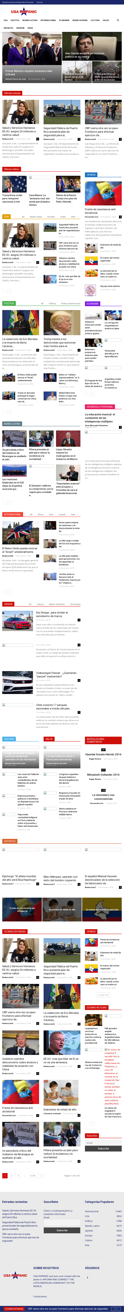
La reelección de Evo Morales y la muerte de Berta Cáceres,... (20, 342)
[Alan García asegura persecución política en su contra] (92, 48)
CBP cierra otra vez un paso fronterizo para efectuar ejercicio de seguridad (20, 1237)
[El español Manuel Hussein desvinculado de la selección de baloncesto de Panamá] (103, 860)
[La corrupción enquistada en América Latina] (113, 315)
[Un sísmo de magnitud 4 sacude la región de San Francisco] (113, 1076)
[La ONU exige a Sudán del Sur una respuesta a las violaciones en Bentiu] (50, 543)
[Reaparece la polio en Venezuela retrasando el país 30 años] (50, 796)
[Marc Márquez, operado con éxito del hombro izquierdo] (62, 860)
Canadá (62, 514)
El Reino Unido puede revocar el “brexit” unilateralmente (27, 378)
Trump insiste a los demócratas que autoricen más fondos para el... (60, 342)
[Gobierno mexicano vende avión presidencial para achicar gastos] (93, 314)
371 (103, 770)
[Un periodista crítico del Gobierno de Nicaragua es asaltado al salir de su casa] (14, 438)
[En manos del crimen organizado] (91, 260)
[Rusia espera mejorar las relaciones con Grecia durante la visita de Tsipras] (50, 525)
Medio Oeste (36, 217)
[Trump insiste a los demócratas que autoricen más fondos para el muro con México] (62, 322)
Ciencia (39, 2)
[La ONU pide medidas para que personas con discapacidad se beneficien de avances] (50, 558)
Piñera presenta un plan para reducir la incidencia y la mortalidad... (61, 1154)
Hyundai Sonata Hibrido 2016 (103, 754)
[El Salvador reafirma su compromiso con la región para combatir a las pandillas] (41, 473)
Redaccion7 (7, 884)
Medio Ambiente (57, 604)
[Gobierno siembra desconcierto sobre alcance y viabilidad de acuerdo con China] (50, 261)
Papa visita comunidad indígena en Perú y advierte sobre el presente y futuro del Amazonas (28, 820)
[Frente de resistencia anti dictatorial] (103, 193)
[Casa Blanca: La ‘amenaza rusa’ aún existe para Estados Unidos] (41, 184)
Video (30, 28)
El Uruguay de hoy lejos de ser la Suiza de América (93, 383)
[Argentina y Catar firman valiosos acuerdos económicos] (113, 371)
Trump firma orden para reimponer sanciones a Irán (12, 198)
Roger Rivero (95, 759)
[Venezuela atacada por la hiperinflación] (113, 343)
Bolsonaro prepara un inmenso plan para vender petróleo (91, 355)
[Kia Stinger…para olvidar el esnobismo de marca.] (17, 621)
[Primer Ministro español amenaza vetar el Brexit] (32, 48)
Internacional (48, 20)
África (40, 514)
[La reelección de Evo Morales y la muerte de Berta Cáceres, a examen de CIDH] (20, 322)
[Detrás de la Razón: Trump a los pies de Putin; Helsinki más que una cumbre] (68, 184)
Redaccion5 (7, 139)
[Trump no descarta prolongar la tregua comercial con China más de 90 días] (8, 396)
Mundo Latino (29, 20)
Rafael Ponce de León (15, 79)
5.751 (33, 1175)
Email (46, 1217)
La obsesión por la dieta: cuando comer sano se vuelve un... (109, 274)
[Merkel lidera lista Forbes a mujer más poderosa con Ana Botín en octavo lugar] (50, 396)
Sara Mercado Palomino (96, 425)
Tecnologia (75, 604)
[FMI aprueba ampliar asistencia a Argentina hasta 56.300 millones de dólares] (113, 1020)
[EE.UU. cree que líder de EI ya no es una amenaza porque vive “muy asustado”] (50, 279)
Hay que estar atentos (110, 286)
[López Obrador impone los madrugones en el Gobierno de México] (68, 438)
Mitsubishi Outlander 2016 (103, 774)
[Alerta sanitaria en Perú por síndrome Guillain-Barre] (50, 812)
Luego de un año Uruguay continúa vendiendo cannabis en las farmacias (20, 756)
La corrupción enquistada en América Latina (112, 325)
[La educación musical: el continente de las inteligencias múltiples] (103, 443)
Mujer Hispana (80, 20)
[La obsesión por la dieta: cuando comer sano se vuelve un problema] (91, 273)
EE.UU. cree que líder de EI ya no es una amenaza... (69, 279)
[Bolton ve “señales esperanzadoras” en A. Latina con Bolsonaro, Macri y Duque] (50, 377)
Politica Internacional (70, 303)
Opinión (20, 28)
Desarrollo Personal (24, 2)
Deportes (8, 28)
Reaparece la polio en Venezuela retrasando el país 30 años (69, 796)
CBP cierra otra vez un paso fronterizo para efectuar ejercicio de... (101, 132)
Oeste (63, 217)
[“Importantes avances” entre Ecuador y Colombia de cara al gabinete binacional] (68, 472)
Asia (51, 514)
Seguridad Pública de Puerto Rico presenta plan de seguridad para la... (61, 132)
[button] (118, 20)
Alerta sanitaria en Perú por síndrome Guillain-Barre (68, 811)
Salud (106, 20)
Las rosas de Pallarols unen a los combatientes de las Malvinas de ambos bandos (28, 780)
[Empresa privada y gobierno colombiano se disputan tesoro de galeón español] (8, 799)
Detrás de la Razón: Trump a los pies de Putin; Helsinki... (66, 198)
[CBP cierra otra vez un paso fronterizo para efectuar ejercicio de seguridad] (103, 112)
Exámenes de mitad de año (60, 1109)
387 (103, 750)
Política (15, 20)
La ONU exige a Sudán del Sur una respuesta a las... (69, 544)
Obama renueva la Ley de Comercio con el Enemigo (93, 1065)
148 (103, 790)
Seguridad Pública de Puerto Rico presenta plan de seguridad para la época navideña (19, 1225)
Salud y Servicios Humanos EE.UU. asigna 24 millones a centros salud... (19, 131)
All (23, 217)
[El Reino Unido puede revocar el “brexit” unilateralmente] (8, 377)
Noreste (51, 217)
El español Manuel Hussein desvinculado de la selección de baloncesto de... (102, 880)
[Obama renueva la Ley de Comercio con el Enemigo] (93, 1054)
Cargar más (103, 995)
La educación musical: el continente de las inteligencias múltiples (100, 418)
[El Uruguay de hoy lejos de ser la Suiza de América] (93, 372)
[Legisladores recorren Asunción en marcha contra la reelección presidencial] (93, 1020)
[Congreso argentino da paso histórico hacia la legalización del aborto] (50, 777)
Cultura (95, 20)
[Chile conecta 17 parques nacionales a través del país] (17, 711)
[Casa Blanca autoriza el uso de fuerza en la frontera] (77, 71)
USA (6, 20)
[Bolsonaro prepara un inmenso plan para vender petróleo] (93, 343)
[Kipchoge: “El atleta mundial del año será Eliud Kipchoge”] (20, 860)
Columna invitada (52, 1113)
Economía (64, 20)
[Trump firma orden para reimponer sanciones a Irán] (14, 184)
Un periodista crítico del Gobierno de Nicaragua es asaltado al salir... (18, 1154)
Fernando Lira (91, 217)
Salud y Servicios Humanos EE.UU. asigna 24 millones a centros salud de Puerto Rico (19, 1214)
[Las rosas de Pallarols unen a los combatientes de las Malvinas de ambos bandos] (8, 777)
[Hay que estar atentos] (91, 290)
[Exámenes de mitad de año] (91, 248)
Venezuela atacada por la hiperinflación (111, 353)
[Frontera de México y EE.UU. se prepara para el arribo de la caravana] (107, 71)
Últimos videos (11, 169)
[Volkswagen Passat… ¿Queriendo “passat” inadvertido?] (17, 682)
